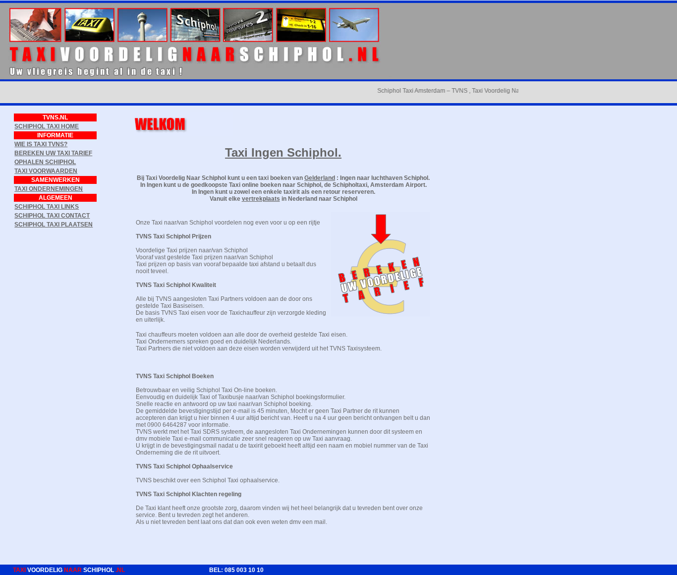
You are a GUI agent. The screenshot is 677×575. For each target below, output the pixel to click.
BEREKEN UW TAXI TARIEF (53, 153)
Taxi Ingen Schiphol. (283, 152)
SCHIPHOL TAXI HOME (46, 126)
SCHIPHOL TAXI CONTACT (52, 215)
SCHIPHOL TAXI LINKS (46, 206)
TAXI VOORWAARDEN (45, 171)
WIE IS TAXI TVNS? (40, 144)
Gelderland (319, 177)
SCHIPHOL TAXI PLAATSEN (53, 224)
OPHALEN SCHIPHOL (45, 162)
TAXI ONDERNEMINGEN (48, 188)
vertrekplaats (261, 198)
